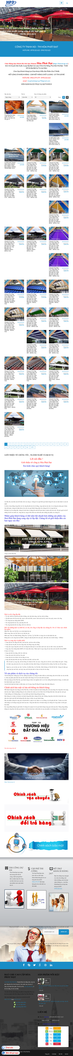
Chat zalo (9, 1047)
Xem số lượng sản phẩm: (40, 94)
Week (51, 1034)
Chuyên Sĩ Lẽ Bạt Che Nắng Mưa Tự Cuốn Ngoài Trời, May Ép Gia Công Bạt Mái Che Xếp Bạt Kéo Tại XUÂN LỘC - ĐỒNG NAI (32, 167)
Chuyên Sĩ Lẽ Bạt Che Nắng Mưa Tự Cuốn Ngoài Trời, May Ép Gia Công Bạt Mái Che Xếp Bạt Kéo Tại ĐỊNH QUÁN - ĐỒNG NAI (32, 322)
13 (42, 444)
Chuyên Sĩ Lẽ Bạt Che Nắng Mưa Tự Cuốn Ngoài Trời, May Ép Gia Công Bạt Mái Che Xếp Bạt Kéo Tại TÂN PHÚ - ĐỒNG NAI (54, 245)
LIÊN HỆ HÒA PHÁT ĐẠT (56, 1017)
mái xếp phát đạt (28, 986)
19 (63, 444)
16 (52, 444)
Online (50, 1028)
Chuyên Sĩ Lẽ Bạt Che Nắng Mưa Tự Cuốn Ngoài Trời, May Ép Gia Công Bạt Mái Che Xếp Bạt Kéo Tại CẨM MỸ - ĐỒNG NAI (32, 349)
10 (31, 444)
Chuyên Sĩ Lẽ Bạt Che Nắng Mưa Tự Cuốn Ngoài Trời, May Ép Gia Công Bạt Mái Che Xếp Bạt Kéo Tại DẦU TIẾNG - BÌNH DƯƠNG (9, 431)
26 (23, 447)
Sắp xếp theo (7, 94)
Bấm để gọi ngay (12, 1053)
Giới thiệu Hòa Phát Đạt (10, 982)
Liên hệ (66, 1054)
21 (6, 447)
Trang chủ (47, 1054)
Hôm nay (51, 1031)
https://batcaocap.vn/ (60, 63)
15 (49, 444)
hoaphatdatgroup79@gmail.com (39, 81)
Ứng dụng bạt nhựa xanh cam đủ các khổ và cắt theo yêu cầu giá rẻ (9, 117)
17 (56, 444)
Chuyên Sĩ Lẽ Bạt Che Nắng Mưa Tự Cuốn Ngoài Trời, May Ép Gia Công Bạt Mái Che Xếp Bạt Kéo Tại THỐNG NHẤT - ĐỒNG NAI (9, 246)
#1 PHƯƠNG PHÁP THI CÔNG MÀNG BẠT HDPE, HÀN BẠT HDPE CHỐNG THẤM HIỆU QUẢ (10, 165)
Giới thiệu (54, 1054)
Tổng (51, 1043)
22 (9, 447)
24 (16, 447)
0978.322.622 (58, 888)
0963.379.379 (36, 882)
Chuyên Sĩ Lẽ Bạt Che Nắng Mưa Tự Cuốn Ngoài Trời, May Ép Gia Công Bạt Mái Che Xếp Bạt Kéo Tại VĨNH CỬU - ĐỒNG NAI (9, 193)
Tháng (50, 1037)
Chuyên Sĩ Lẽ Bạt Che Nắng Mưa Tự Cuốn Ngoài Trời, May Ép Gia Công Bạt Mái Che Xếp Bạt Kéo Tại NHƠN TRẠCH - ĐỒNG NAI (9, 299)
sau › (27, 447)
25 (20, 447)
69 (57, 1034)
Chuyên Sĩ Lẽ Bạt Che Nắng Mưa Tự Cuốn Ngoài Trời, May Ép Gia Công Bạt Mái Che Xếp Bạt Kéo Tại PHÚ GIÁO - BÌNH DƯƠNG (32, 403)
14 (45, 444)
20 (66, 444)
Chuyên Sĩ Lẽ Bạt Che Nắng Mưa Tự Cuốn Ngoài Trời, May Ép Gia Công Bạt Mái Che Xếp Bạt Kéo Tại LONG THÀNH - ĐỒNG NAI (54, 299)
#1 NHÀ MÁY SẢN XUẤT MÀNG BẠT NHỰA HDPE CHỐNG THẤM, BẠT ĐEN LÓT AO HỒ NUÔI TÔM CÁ (54, 141)
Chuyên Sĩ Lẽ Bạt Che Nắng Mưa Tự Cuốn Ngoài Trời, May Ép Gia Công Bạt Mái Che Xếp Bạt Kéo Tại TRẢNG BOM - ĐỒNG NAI (54, 193)
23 (13, 447)
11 (35, 444)
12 (38, 444)
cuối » (32, 447)
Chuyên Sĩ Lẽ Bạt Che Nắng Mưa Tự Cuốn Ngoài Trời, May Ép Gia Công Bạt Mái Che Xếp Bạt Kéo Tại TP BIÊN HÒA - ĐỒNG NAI (54, 375)
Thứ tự (23, 94)
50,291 (57, 1043)
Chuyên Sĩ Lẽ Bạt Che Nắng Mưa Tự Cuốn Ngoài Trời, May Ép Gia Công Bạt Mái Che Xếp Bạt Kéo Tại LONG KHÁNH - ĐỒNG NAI (9, 375)
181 (57, 1037)
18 (59, 444)
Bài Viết (60, 1054)
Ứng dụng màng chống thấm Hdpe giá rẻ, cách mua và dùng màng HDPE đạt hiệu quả (32, 117)
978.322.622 (18, 999)
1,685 (57, 1040)
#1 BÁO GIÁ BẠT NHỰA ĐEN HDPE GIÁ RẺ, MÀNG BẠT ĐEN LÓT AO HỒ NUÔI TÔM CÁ (54, 116)
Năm (51, 1040)
